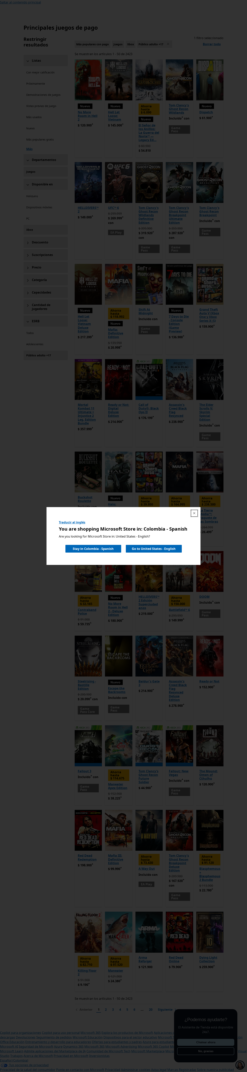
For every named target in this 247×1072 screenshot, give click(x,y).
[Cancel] (194, 513)
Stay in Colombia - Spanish (93, 549)
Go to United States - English (154, 549)
